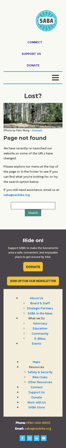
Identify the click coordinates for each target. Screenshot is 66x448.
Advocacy (40, 323)
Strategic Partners (40, 308)
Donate (36, 397)
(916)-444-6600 (38, 422)
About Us (36, 298)
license (36, 130)
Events (36, 343)
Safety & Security (40, 372)
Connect (37, 387)
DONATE (33, 266)
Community (40, 333)
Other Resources (40, 382)
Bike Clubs (40, 377)
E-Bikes (40, 338)
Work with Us (36, 402)
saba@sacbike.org (17, 194)
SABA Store (36, 407)
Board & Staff (40, 303)
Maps (36, 361)
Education (40, 328)
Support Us (37, 392)
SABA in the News (40, 313)
